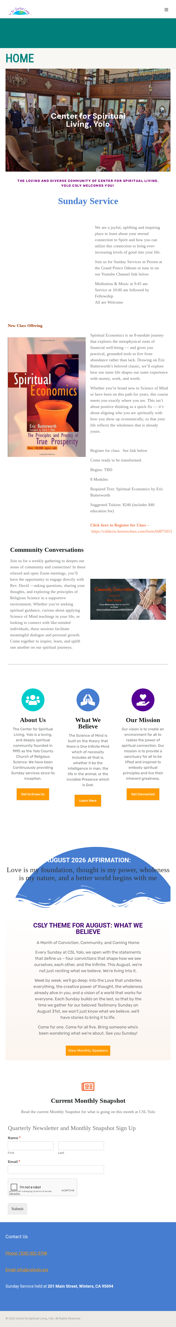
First (11, 1152)
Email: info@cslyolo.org (27, 1269)
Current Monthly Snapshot (88, 1100)
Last (61, 1152)
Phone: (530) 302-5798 (26, 1253)
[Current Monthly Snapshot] (88, 1086)
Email (14, 1162)
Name (14, 1138)
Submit (17, 1208)
